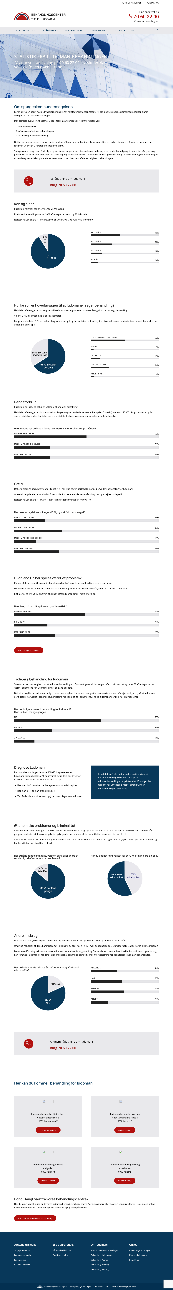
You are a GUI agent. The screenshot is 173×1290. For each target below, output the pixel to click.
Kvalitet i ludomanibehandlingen (105, 1250)
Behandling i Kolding (100, 1269)
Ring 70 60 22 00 (63, 185)
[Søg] (158, 30)
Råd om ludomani (22, 1264)
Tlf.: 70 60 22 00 (101, 1286)
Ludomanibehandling (23, 1255)
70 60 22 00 (146, 16)
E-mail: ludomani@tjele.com (123, 1286)
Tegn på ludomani (22, 1250)
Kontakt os (153, 2)
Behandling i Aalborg (100, 1264)
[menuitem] (23, 30)
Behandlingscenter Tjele (139, 1250)
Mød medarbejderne (138, 1255)
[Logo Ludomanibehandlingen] (40, 16)
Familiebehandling (60, 1255)
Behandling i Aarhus (99, 1260)
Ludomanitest (20, 1260)
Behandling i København (101, 1255)
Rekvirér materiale (131, 2)
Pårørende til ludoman (62, 1250)
